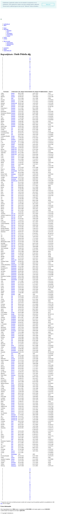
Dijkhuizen (13, 264)
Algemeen (9, 30)
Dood (12, 345)
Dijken (12, 249)
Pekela (5, 49)
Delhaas (13, 167)
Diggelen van (14, 180)
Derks (12, 172)
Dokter (12, 332)
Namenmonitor (10, 44)
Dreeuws (13, 375)
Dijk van (13, 213)
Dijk (12, 182)
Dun (12, 455)
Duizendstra (14, 454)
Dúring (12, 457)
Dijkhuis (13, 261)
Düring (12, 459)
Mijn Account (7, 41)
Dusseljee (13, 462)
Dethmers (13, 174)
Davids (12, 136)
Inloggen (9, 45)
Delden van (14, 147)
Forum (5, 37)
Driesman (13, 414)
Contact (8, 36)
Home (5, 28)
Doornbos (13, 347)
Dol (12, 338)
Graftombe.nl (7, 24)
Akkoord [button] (48, 4)
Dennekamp (14, 170)
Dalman (13, 100)
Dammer (13, 104)
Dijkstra (13, 281)
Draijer (12, 362)
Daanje (12, 93)
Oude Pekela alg (7, 50)
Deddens (13, 139)
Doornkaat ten (14, 352)
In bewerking (10, 34)
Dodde (12, 312)
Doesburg (13, 330)
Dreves (12, 409)
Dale (12, 98)
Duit (12, 439)
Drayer (12, 370)
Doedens (13, 324)
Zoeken (5, 38)
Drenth (12, 385)
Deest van (13, 141)
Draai (12, 357)
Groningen (6, 47)
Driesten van (14, 416)
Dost (12, 355)
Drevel (12, 408)
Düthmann (13, 465)
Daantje (13, 96)
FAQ (8, 32)
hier (1, 503)
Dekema (13, 142)
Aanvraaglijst (10, 42)
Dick (12, 175)
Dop (12, 353)
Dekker (13, 144)
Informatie (6, 29)
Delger (12, 156)
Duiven (13, 451)
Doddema (13, 315)
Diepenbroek (14, 177)
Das (12, 128)
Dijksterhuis (14, 279)
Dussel (12, 460)
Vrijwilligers (9, 33)
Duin (12, 421)
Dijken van (13, 259)
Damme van (14, 103)
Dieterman (13, 179)
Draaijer (13, 358)
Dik (12, 296)
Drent (12, 376)
